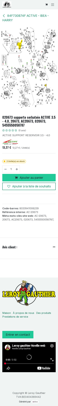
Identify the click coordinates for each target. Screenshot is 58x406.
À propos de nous (23, 312)
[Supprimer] (5, 169)
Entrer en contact (18, 334)
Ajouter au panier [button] (31, 177)
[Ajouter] (17, 169)
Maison (6, 312)
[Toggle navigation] (52, 4)
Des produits (43, 312)
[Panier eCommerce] (46, 4)
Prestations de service (15, 316)
